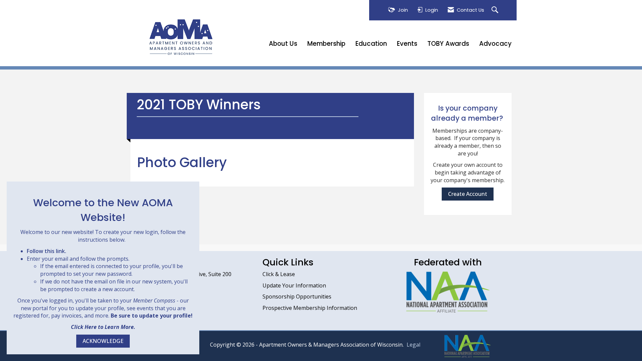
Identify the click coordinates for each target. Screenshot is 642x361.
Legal (413, 344)
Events (407, 43)
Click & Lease (278, 274)
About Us (283, 43)
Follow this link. (46, 251)
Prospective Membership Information (309, 308)
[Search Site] (496, 10)
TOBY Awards (448, 43)
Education (371, 43)
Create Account (467, 194)
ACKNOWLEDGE (103, 341)
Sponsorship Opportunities (296, 296)
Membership (326, 43)
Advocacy (495, 43)
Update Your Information (294, 285)
